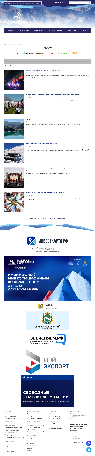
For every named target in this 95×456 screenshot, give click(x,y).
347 (54, 219)
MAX (51, 426)
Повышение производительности (14, 437)
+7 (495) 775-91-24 (55, 418)
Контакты (85, 30)
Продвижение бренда (11, 432)
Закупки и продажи (55, 30)
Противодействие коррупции (79, 424)
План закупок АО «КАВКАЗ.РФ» (35, 425)
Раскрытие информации (12, 418)
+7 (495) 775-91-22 (55, 416)
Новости (29, 438)
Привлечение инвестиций (12, 430)
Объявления (8, 421)
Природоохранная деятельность (14, 435)
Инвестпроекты (9, 444)
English (64, 2)
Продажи (29, 416)
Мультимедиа (30, 443)
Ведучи (63, 53)
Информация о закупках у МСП (35, 431)
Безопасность (31, 450)
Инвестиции (38, 30)
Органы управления (10, 416)
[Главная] (5, 44)
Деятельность (24, 30)
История (7, 413)
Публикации (30, 440)
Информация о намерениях (34, 418)
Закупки (29, 413)
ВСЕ (19, 53)
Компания (10, 30)
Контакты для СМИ (32, 445)
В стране (29, 448)
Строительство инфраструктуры (14, 427)
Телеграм (52, 423)
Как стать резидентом (11, 449)
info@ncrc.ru (53, 413)
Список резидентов (10, 451)
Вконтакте (52, 421)
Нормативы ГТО (75, 430)
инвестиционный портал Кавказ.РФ (31, 3)
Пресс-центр (72, 30)
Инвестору (8, 446)
